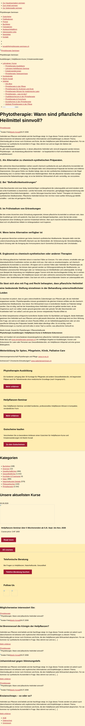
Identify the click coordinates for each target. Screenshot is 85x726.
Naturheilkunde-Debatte (12, 481)
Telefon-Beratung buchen (17, 572)
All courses (7, 550)
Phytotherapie (5, 128)
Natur (5, 479)
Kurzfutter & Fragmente (11, 476)
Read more (9, 540)
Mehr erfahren (12, 387)
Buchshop (6, 466)
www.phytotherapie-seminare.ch (23, 339)
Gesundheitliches (9, 474)
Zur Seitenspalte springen (12, 8)
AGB (4, 718)
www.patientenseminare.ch (41, 361)
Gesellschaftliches (9, 471)
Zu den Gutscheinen (15, 444)
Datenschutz (7, 720)
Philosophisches (9, 484)
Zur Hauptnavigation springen (14, 3)
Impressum (7, 723)
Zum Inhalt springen (10, 5)
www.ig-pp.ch (43, 357)
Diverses (6, 469)
